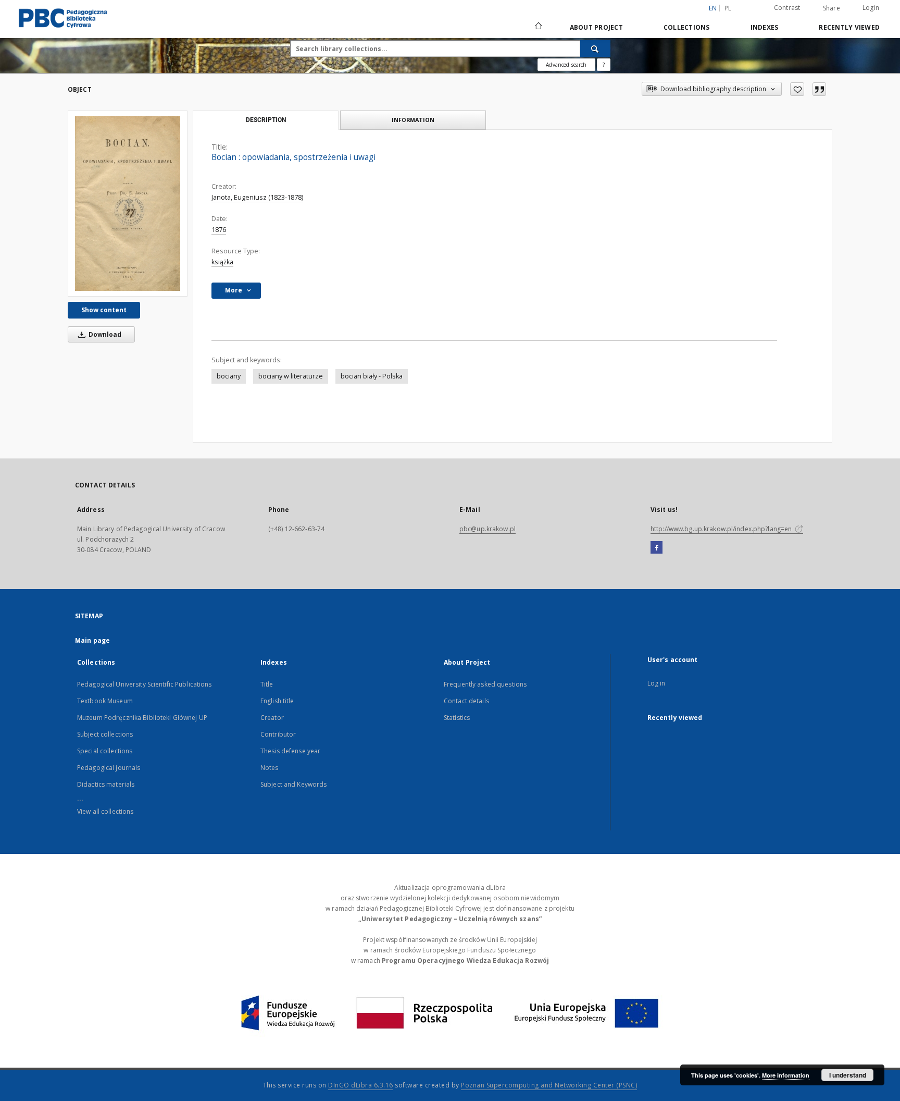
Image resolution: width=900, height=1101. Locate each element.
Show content (104, 309)
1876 (218, 229)
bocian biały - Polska (372, 376)
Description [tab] (266, 120)
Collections (687, 27)
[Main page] (537, 27)
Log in (656, 683)
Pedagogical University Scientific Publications (144, 684)
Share (831, 8)
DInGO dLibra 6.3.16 (360, 1085)
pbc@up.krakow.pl (487, 528)
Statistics (457, 717)
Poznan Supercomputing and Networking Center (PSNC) (549, 1085)
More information (785, 1075)
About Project (596, 27)
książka (222, 262)
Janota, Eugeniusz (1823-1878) (257, 197)
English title (277, 700)
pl (728, 8)
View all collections (105, 811)
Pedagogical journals (108, 767)
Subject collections (105, 734)
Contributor (278, 734)
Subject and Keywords (293, 784)
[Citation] (819, 89)
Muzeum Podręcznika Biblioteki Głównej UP (142, 717)
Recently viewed (849, 27)
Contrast (787, 7)
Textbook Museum (105, 700)
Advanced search (566, 64)
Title (266, 684)
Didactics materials (105, 784)
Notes (269, 767)
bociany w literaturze (290, 376)
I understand (847, 1075)
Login (871, 7)
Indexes (765, 27)
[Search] (595, 48)
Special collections (104, 751)
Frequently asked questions (485, 684)
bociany (229, 376)
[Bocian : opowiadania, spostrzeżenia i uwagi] (127, 203)
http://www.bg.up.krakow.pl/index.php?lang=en (722, 528)
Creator (272, 717)
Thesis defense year (290, 751)
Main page (92, 640)
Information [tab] (413, 120)
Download (104, 334)
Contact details (466, 700)
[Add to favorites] (797, 89)
